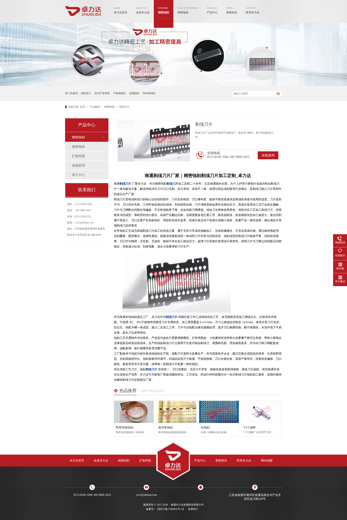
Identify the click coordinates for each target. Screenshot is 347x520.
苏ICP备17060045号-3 (171, 509)
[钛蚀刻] (219, 412)
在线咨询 (268, 155)
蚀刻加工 (86, 93)
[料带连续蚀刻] (134, 412)
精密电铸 (188, 10)
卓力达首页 (120, 10)
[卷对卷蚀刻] (176, 412)
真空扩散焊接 (102, 93)
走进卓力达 (142, 10)
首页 (83, 106)
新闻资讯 (231, 10)
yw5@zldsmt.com (84, 222)
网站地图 (267, 460)
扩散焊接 (78, 156)
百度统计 (193, 509)
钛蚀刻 (205, 427)
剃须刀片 (124, 106)
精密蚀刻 (163, 10)
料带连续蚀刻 (124, 427)
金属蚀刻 (134, 93)
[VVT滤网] (261, 412)
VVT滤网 (249, 427)
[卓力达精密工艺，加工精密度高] (173, 85)
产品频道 (95, 106)
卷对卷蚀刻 (149, 93)
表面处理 (78, 165)
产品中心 (212, 10)
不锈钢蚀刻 (119, 93)
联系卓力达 (252, 10)
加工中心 (78, 175)
